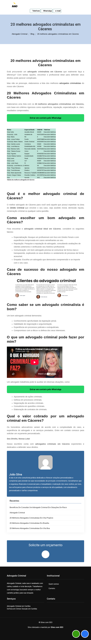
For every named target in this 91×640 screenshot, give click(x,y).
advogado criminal (17, 513)
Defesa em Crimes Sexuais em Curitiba (22, 609)
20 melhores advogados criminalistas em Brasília (29, 523)
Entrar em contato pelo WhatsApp (45, 118)
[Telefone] (85, 634)
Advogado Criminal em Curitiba (18, 606)
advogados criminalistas (70, 83)
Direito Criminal (17, 208)
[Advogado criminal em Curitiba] (14, 4)
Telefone (36, 11)
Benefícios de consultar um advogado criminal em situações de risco (38, 507)
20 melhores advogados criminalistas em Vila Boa (30, 528)
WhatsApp (47, 11)
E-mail (57, 11)
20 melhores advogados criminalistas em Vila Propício (32, 518)
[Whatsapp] (76, 634)
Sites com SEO (57, 627)
